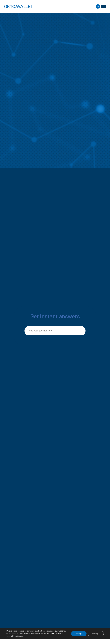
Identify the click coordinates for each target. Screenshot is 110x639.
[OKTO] (18, 6)
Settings (95, 634)
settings (18, 636)
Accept (78, 634)
